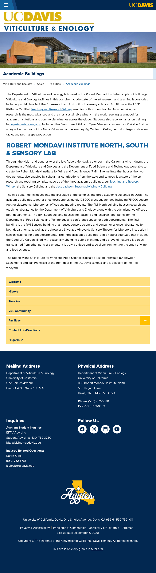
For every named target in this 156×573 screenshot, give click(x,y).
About (40, 84)
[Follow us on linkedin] (105, 429)
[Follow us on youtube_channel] (117, 429)
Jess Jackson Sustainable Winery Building (84, 186)
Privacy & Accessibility (35, 527)
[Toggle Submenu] (145, 320)
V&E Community (20, 311)
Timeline (14, 301)
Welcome (15, 281)
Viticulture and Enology (17, 84)
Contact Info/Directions (24, 330)
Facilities (55, 84)
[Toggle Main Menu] (6, 5)
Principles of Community (69, 527)
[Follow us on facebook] (82, 429)
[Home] (48, 21)
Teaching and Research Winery (51, 109)
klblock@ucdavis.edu (20, 465)
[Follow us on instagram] (94, 429)
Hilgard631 (16, 339)
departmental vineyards (25, 124)
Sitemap (128, 527)
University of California (104, 527)
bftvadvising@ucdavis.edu (23, 442)
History (13, 291)
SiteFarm (97, 549)
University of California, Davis (42, 519)
